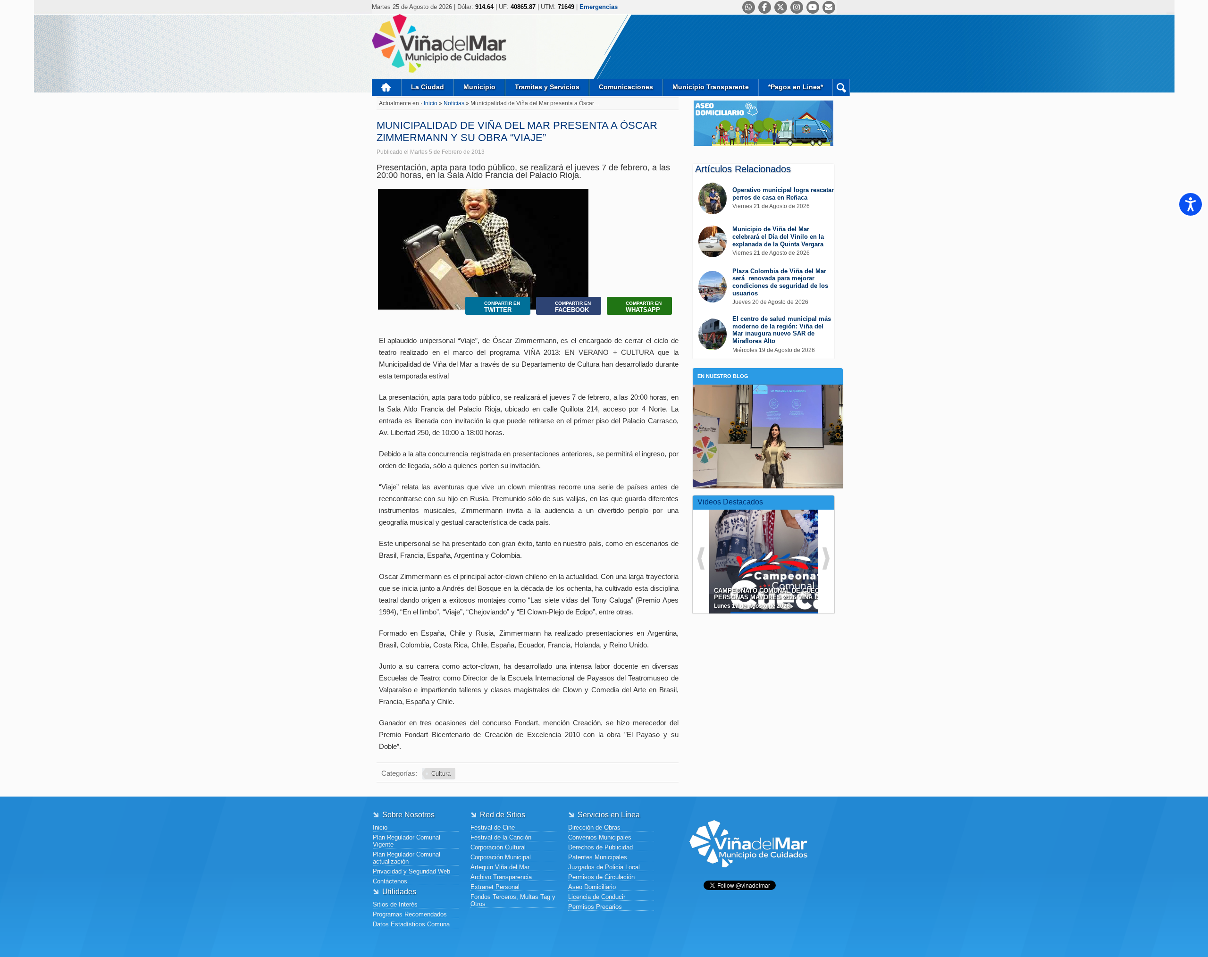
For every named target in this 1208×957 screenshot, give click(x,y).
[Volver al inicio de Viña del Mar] (748, 874)
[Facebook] (764, 7)
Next (579, 278)
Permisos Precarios (595, 906)
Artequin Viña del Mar (499, 867)
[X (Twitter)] (780, 7)
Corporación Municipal (500, 857)
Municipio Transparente (710, 87)
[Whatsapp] (748, 7)
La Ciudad (427, 87)
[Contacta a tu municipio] (828, 7)
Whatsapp (644, 307)
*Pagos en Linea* (795, 87)
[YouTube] (812, 7)
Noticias (455, 103)
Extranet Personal (495, 886)
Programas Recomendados (410, 914)
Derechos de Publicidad (600, 847)
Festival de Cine (492, 827)
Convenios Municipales (599, 837)
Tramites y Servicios (547, 87)
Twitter (502, 307)
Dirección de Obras (594, 827)
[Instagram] (796, 7)
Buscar (841, 87)
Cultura (441, 773)
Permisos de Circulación (601, 877)
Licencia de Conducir (596, 896)
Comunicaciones (626, 87)
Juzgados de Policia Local (604, 867)
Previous (387, 278)
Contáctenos (390, 881)
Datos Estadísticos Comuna (411, 924)
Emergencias (598, 6)
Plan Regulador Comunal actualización (406, 858)
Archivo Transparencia (501, 877)
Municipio (479, 87)
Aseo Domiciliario (592, 886)
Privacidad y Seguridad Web (411, 871)
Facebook (573, 307)
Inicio (386, 87)
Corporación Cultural (498, 847)
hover (780, 554)
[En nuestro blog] (768, 399)
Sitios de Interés (395, 904)
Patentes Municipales (597, 857)
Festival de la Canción (500, 837)
